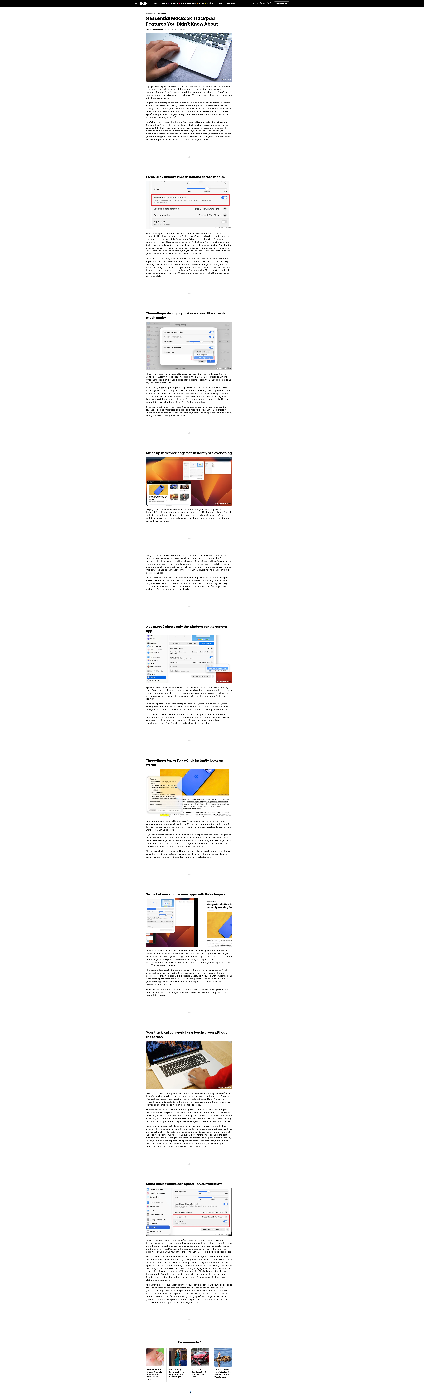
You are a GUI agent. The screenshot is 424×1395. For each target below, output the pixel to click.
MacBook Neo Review (199, 111)
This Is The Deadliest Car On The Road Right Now (199, 1373)
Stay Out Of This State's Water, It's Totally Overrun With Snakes (222, 1373)
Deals (221, 3)
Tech (164, 3)
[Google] (268, 3)
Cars (201, 3)
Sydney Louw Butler (155, 29)
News (156, 3)
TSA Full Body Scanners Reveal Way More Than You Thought (176, 1373)
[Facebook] (254, 3)
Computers (162, 13)
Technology (150, 13)
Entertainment (188, 3)
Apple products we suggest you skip (183, 1302)
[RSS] (271, 3)
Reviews (231, 3)
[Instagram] (261, 3)
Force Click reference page (185, 273)
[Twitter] (257, 3)
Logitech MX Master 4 (196, 1252)
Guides (211, 3)
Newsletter (282, 3)
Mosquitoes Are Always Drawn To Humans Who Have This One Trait (154, 1374)
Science (174, 3)
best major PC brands (191, 95)
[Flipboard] (264, 3)
